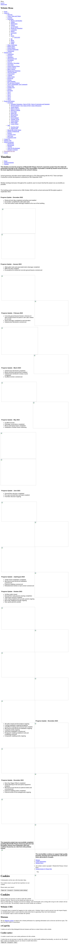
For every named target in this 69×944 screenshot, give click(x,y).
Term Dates (10, 64)
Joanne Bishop (15, 107)
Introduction (10, 143)
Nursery (9, 89)
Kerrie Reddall (15, 118)
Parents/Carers (8, 52)
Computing (14, 30)
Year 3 (9, 95)
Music (12, 40)
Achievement (10, 74)
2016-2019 (17, 37)
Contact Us (7, 139)
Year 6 (9, 99)
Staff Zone (10, 136)
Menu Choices (11, 69)
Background (10, 145)
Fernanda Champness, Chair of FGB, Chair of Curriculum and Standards (30, 104)
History (13, 31)
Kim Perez (13, 116)
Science (13, 25)
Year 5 (9, 98)
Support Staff (14, 128)
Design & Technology (17, 28)
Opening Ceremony (12, 149)
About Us (6, 13)
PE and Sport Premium (13, 83)
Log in (2, 3)
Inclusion (9, 55)
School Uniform (11, 67)
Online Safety (11, 77)
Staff (8, 125)
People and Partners (9, 101)
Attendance (10, 57)
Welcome (9, 14)
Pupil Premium (11, 81)
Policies (9, 80)
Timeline (9, 146)
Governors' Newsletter (13, 63)
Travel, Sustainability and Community (17, 84)
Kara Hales (14, 111)
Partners (9, 133)
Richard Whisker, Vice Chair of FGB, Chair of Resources (26, 105)
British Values (11, 46)
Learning (9, 17)
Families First (11, 87)
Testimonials (10, 51)
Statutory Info (7, 140)
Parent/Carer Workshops (13, 70)
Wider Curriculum (12, 45)
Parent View (10, 86)
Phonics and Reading (16, 20)
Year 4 (9, 96)
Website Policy (40, 863)
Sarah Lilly (14, 113)
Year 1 (9, 92)
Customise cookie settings (20, 890)
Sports (12, 36)
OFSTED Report (12, 72)
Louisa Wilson (14, 124)
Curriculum (10, 19)
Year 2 (9, 93)
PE (11, 34)
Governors (10, 102)
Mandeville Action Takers (14, 130)
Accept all (10, 890)
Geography (14, 33)
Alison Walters (15, 121)
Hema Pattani (14, 115)
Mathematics (14, 23)
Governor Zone (11, 134)
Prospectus (10, 78)
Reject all (3, 890)
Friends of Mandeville (13, 131)
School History (11, 48)
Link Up (9, 61)
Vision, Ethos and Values (14, 16)
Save (15, 942)
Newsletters (10, 60)
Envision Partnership (12, 49)
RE (12, 39)
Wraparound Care (12, 58)
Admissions (10, 54)
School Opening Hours (13, 66)
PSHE (12, 43)
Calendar (9, 75)
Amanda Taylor (15, 119)
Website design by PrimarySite (44, 869)
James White (14, 122)
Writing (13, 22)
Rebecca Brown (15, 108)
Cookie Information (41, 861)
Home (5, 11)
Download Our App (9, 151)
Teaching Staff (15, 127)
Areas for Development (13, 148)
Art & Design (14, 26)
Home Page (4, 4)
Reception (10, 90)
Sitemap (38, 860)
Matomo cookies (9, 920)
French (12, 42)
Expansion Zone (11, 137)
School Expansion (9, 142)
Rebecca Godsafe (15, 110)
